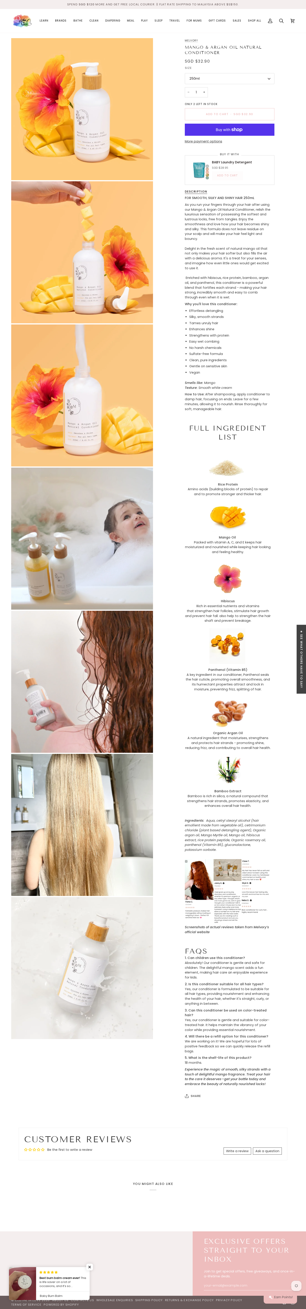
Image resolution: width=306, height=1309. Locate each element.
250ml (195, 78)
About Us (60, 1300)
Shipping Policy (149, 1300)
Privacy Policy (229, 1300)
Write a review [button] (237, 1151)
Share (196, 1096)
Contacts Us (82, 1300)
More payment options (203, 141)
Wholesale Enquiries (114, 1300)
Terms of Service (26, 1304)
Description (196, 191)
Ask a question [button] (267, 1151)
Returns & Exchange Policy (189, 1300)
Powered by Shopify (61, 1304)
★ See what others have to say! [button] (301, 659)
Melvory (191, 40)
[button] (44, 21)
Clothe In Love (28, 1300)
